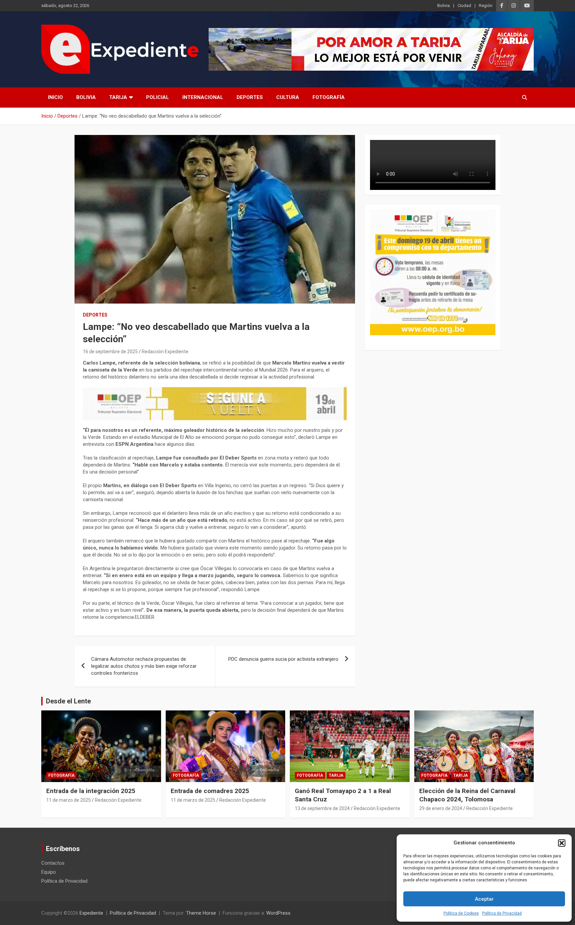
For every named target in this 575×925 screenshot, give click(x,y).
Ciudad (464, 5)
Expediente (91, 913)
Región (485, 5)
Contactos (53, 863)
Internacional (202, 97)
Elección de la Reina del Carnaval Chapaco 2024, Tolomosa (467, 795)
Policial (157, 97)
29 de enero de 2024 (440, 808)
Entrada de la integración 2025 (90, 791)
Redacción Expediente (165, 351)
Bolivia (443, 5)
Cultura (287, 97)
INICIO (55, 97)
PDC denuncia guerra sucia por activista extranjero (283, 659)
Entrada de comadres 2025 (210, 791)
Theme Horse (201, 913)
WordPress (278, 913)
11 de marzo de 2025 (68, 800)
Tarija (118, 97)
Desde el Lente (68, 701)
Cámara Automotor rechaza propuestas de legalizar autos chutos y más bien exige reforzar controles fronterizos (144, 666)
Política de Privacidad (502, 913)
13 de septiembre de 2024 (322, 808)
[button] (561, 843)
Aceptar (484, 899)
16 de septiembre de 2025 (110, 351)
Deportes (250, 97)
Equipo (48, 872)
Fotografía (328, 97)
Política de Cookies (461, 913)
